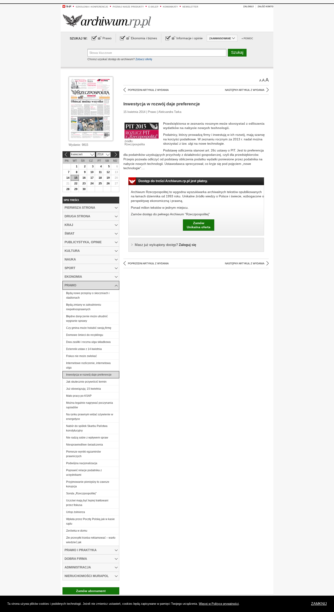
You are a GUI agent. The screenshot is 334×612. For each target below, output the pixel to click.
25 (100, 183)
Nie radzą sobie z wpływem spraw (87, 437)
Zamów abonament (91, 591)
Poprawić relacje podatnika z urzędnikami (84, 472)
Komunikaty (170, 6)
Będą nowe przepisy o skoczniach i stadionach (88, 295)
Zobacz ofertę (143, 59)
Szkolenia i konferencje (92, 6)
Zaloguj (248, 6)
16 (84, 177)
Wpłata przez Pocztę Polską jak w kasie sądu (90, 521)
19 (108, 177)
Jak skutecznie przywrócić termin (86, 381)
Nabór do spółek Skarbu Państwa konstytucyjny (86, 428)
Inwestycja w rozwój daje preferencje (89, 374)
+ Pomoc (247, 38)
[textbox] (156, 53)
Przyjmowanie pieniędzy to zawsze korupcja (87, 484)
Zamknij (319, 604)
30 (84, 189)
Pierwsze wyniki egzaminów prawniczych (83, 454)
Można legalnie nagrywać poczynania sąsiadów (89, 405)
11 (100, 172)
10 (92, 172)
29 (75, 189)
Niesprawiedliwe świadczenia (84, 444)
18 (100, 177)
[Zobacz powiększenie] (142, 130)
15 (75, 177)
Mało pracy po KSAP (79, 395)
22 (75, 183)
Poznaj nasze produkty (128, 6)
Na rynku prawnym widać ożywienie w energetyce (89, 417)
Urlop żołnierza (75, 512)
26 (108, 183)
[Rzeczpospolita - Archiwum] (107, 21)
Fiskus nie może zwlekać (81, 356)
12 (108, 172)
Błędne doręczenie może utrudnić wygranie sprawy (87, 318)
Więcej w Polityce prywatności (219, 603)
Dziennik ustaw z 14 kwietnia (84, 349)
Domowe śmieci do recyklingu (84, 335)
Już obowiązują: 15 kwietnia (83, 388)
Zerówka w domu (76, 530)
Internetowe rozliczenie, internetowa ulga (88, 365)
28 (68, 189)
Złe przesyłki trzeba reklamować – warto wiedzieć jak (90, 540)
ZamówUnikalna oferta (198, 225)
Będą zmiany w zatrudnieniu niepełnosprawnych (83, 307)
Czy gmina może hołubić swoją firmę (88, 328)
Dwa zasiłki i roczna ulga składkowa (88, 342)
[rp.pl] (66, 6)
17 (92, 177)
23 (84, 183)
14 (68, 177)
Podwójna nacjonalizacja (81, 463)
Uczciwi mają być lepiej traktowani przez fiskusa (87, 503)
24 (92, 183)
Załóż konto (265, 6)
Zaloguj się (165, 245)
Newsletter (190, 6)
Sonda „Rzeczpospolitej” (81, 493)
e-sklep (153, 6)
